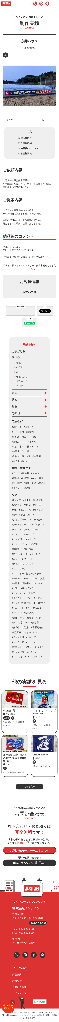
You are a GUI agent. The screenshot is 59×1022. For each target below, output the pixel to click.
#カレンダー (32, 637)
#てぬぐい (38, 583)
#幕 (25, 549)
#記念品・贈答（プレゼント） (26, 437)
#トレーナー (37, 652)
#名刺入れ (29, 613)
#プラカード (39, 505)
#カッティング (33, 554)
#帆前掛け (17, 549)
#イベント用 (18, 432)
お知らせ (17, 981)
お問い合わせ (19, 987)
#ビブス (42, 603)
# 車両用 (36, 456)
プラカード (21, 381)
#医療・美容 (30, 483)
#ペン (28, 608)
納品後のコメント (29, 148)
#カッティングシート (22, 559)
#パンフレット (28, 603)
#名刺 (14, 510)
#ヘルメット (18, 608)
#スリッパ (31, 647)
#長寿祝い (26, 583)
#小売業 (25, 478)
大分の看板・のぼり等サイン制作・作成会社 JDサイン (30, 1012)
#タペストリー (19, 598)
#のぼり (15, 588)
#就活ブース (18, 618)
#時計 (32, 549)
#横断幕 (27, 505)
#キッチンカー (28, 588)
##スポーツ (27, 461)
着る (14, 392)
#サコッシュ (18, 647)
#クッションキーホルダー (24, 593)
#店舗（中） (18, 446)
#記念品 (15, 441)
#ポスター (38, 608)
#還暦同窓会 (37, 627)
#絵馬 (14, 515)
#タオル (27, 500)
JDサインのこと (21, 968)
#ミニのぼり (32, 544)
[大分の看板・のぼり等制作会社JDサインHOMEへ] (6, 2)
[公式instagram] (25, 953)
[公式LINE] (42, 953)
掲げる (16, 357)
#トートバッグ (19, 657)
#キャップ (29, 534)
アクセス (47, 4)
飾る (14, 406)
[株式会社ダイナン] (40, 1000)
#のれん (36, 632)
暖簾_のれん (22, 376)
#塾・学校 (17, 483)
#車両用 (15, 451)
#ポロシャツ (25, 510)
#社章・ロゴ (32, 446)
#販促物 (30, 432)
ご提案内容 (26, 143)
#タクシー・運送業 (21, 488)
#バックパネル (35, 598)
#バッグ (15, 603)
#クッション (32, 642)
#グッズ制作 (18, 539)
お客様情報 (26, 153)
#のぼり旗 (38, 500)
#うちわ (27, 632)
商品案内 (17, 974)
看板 (18, 363)
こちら (31, 269)
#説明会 (15, 627)
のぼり (19, 367)
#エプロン (17, 534)
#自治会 (42, 483)
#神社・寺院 (37, 478)
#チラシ (15, 652)
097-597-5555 (35, 4)
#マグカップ (18, 544)
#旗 (13, 622)
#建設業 (15, 478)
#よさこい (17, 505)
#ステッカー (36, 520)
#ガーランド (18, 642)
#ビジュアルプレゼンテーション (28, 529)
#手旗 (38, 618)
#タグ (40, 647)
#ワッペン (17, 613)
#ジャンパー (39, 510)
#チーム (15, 473)
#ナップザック (35, 657)
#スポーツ (17, 427)
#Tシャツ (16, 500)
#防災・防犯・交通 (21, 456)
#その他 (25, 451)
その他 (19, 386)
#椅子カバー (18, 554)
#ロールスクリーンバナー (24, 578)
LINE (41, 4)
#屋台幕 (30, 618)
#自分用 (15, 461)
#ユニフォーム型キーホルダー (26, 573)
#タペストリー (19, 524)
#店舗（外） (30, 427)
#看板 (22, 515)
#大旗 (42, 578)
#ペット (30, 564)
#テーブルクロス (36, 524)
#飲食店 (25, 473)
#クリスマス (18, 564)
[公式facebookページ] (34, 953)
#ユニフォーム (28, 441)
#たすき (31, 515)
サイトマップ (19, 993)
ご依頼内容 (26, 138)
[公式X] (17, 953)
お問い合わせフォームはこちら (29, 850)
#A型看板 (16, 632)
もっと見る (29, 786)
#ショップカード (20, 520)
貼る (14, 399)
